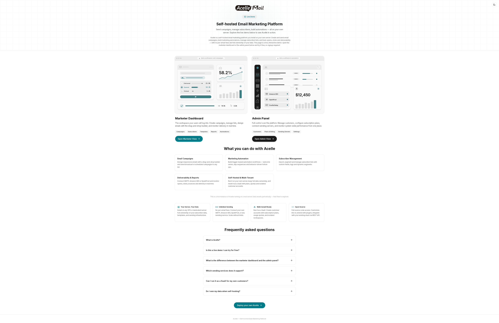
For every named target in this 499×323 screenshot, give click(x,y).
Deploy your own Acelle (249, 305)
